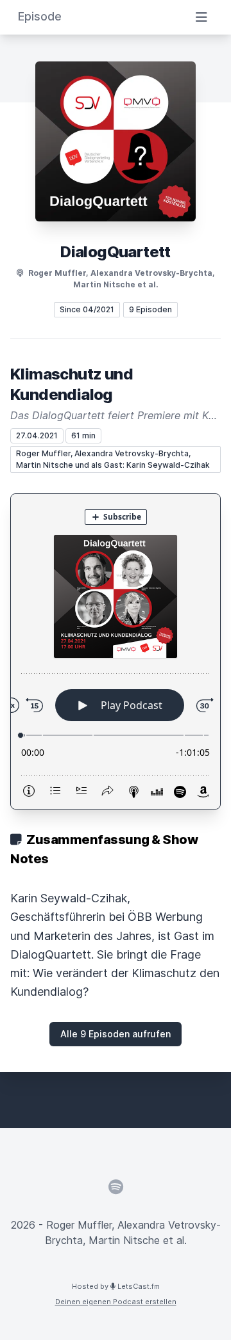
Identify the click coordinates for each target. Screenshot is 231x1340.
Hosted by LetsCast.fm (116, 1286)
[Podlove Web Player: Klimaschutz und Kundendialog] (115, 651)
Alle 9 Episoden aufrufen (115, 1033)
